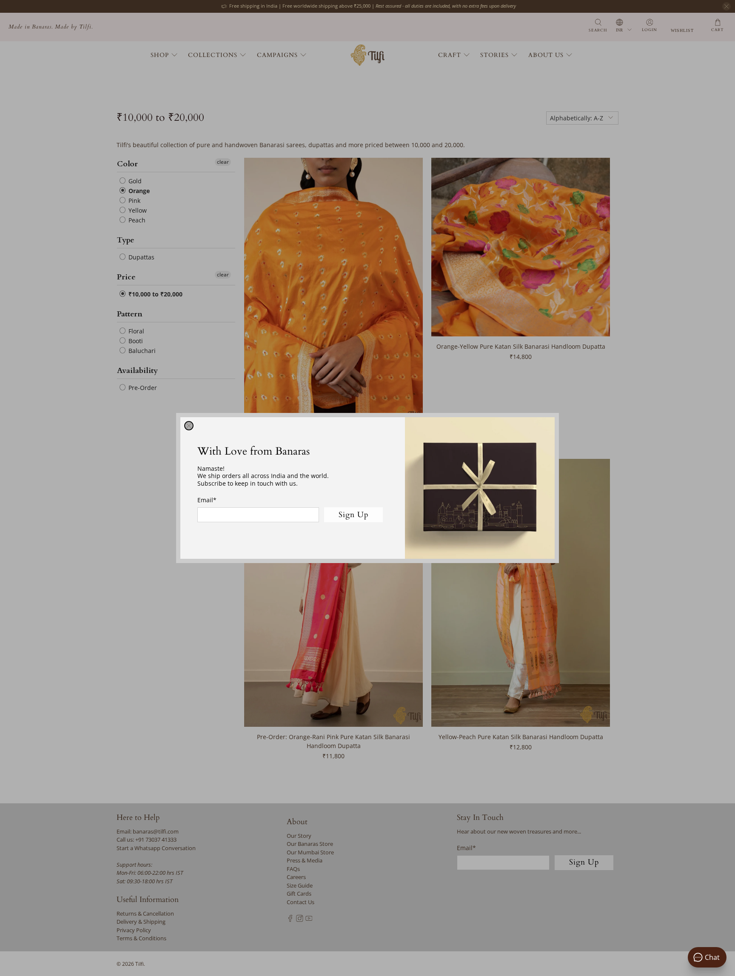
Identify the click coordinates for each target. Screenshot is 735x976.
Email (207, 500)
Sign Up (354, 515)
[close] (189, 425)
